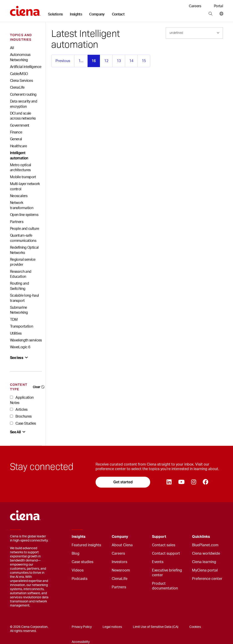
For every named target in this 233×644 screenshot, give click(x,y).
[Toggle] (101, 536)
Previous (63, 61)
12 (106, 61)
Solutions (55, 14)
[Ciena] (25, 9)
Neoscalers (19, 196)
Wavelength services (26, 340)
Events (157, 562)
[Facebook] (205, 482)
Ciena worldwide (206, 553)
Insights (76, 14)
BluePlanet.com (205, 545)
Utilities (15, 333)
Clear (36, 387)
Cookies (195, 627)
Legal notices (112, 627)
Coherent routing (23, 94)
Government (19, 125)
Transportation (21, 326)
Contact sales (163, 545)
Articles (21, 409)
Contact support (166, 553)
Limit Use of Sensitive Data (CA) (155, 627)
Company (97, 14)
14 (131, 61)
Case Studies (25, 423)
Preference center (207, 579)
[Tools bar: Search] (210, 14)
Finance (16, 132)
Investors (119, 562)
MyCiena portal (205, 570)
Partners (16, 222)
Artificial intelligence (25, 67)
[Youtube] (181, 482)
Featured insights (86, 545)
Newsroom (121, 570)
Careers (195, 6)
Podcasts (79, 579)
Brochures (23, 416)
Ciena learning (204, 562)
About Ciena (122, 545)
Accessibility (81, 642)
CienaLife (17, 87)
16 (94, 60)
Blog (75, 553)
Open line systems (24, 215)
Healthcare (18, 146)
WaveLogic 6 (20, 347)
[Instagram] (193, 482)
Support (159, 537)
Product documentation (165, 586)
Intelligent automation (19, 155)
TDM (14, 319)
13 (119, 61)
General (16, 139)
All (12, 48)
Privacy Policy (82, 627)
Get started (123, 482)
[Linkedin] (169, 482)
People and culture (24, 229)
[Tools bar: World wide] (220, 14)
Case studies (82, 562)
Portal (218, 6)
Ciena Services (21, 81)
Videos (78, 570)
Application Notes (21, 400)
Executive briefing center (167, 573)
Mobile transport (23, 177)
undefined (176, 33)
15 (144, 61)
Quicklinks (201, 537)
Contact (118, 14)
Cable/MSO (19, 74)
